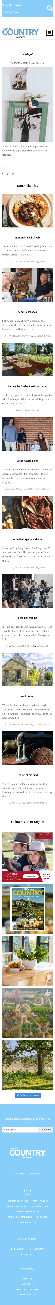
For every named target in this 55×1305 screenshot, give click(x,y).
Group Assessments (27, 460)
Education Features (17, 1206)
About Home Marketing (20, 1217)
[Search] (50, 8)
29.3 (11, 261)
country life (42, 489)
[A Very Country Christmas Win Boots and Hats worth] (27, 857)
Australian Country (26, 261)
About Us (27, 1278)
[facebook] (2, 174)
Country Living (40, 1206)
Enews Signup (12, 12)
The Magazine (11, 5)
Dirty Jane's (40, 803)
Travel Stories (40, 1201)
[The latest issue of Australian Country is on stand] (27, 909)
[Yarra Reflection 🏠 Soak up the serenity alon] (27, 1013)
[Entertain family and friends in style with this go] (27, 961)
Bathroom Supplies (27, 1222)
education (43, 646)
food (43, 261)
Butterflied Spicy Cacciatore (27, 539)
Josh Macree (20, 63)
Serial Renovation (27, 312)
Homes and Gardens (27, 1211)
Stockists (42, 1217)
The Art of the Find (27, 775)
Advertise (27, 1284)
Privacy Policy (27, 1294)
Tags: (5, 168)
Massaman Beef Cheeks (27, 237)
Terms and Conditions (27, 1289)
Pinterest (29, 1254)
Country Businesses (17, 1201)
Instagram (38, 1248)
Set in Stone (27, 696)
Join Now (45, 1129)
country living (42, 336)
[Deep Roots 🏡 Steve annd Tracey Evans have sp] (27, 1065)
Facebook (19, 1248)
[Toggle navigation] (49, 33)
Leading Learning (27, 618)
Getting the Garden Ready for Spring (27, 386)
